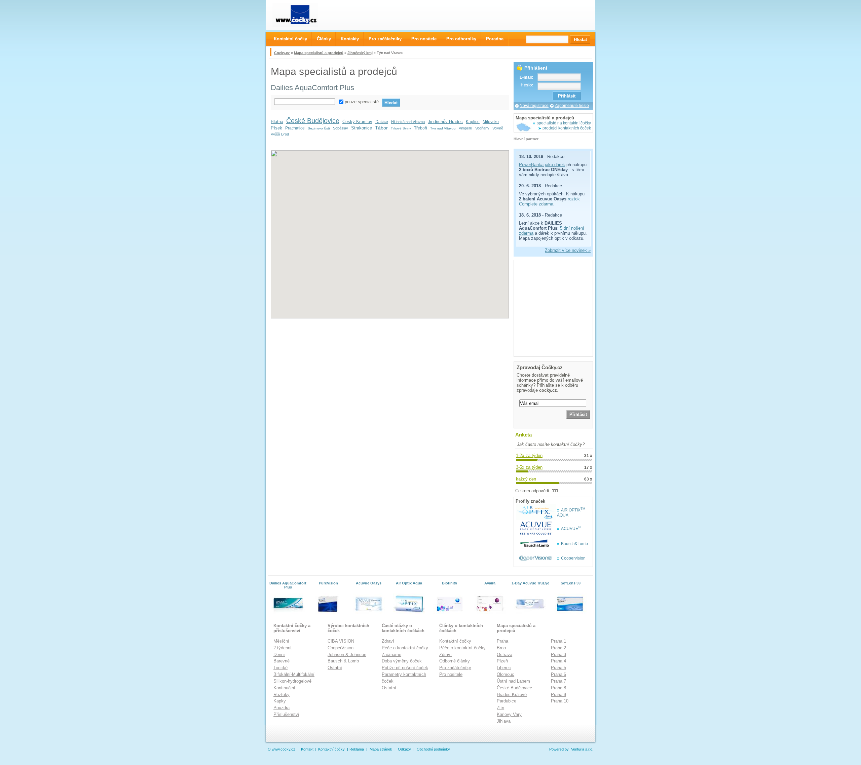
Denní (279, 654)
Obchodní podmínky (433, 749)
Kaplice (473, 121)
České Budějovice (312, 120)
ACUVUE (571, 529)
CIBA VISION (341, 641)
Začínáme (391, 654)
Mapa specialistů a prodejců (318, 53)
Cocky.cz (282, 53)
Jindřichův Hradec (445, 121)
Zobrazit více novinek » (568, 250)
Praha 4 (558, 660)
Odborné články (454, 660)
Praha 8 (558, 687)
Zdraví (388, 641)
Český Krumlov (357, 121)
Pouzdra (281, 707)
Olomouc (505, 674)
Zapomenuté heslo (572, 105)
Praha (502, 641)
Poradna (494, 38)
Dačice (381, 121)
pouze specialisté (362, 101)
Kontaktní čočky (455, 641)
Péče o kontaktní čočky (405, 647)
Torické (280, 667)
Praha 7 (558, 681)
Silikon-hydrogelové (292, 681)
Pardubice (506, 700)
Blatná (277, 121)
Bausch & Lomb (343, 660)
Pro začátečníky (455, 667)
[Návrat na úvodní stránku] (301, 15)
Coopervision (573, 558)
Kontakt (307, 749)
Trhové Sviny (401, 128)
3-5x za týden (529, 467)
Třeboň (420, 128)
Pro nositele (450, 674)
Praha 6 (558, 674)
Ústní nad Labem (513, 681)
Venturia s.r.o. (582, 749)
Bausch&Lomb (574, 544)
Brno (501, 647)
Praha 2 (558, 647)
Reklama (356, 749)
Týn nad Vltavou (443, 128)
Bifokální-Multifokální (293, 674)
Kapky (279, 700)
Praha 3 (558, 654)
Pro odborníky (461, 38)
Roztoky (281, 694)
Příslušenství (286, 714)
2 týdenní (282, 647)
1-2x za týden (529, 455)
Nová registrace (534, 105)
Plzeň (502, 660)
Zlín (500, 707)
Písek (276, 127)
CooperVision (340, 647)
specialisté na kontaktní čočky (564, 123)
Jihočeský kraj (360, 53)
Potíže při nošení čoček (405, 667)
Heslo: (527, 85)
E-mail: (526, 77)
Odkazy (404, 749)
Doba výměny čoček (402, 660)
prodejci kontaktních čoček (566, 128)
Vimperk (465, 128)
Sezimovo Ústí (319, 128)
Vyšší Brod (280, 134)
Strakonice (361, 127)
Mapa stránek (381, 749)
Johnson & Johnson (347, 654)
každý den (526, 479)
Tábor (381, 127)
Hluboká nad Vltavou (408, 122)
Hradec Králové (512, 694)
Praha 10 (559, 700)
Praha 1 (558, 641)
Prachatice (295, 128)
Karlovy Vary (509, 714)
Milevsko (491, 121)
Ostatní (335, 667)
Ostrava (504, 654)
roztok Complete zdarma (549, 201)
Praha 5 (558, 667)
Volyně (497, 128)
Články (324, 38)
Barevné (281, 660)
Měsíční (281, 641)
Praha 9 (558, 694)
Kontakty (350, 38)
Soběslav (340, 128)
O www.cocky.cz (281, 749)
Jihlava (504, 721)
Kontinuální (284, 687)
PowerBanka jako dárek (542, 164)
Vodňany (482, 128)
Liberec (504, 667)
